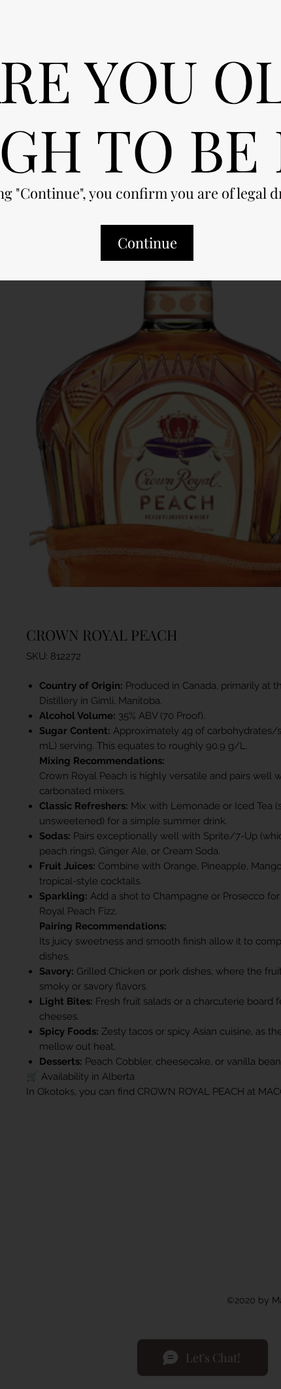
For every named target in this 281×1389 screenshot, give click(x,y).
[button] (147, 254)
